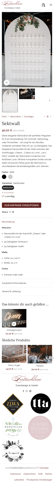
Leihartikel (19, 479)
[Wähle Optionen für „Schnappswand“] (14, 324)
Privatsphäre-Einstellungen (39, 479)
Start (4, 116)
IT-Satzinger (42, 468)
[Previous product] (44, 116)
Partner (48, 474)
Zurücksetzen (9, 193)
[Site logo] (12, 4)
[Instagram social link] (26, 391)
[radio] (4, 177)
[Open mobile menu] (50, 4)
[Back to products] (47, 116)
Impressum (15, 474)
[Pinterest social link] (13, 212)
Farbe (5, 172)
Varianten (7, 183)
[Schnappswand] (14, 318)
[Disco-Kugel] (14, 354)
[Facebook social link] (9, 212)
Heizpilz (40, 365)
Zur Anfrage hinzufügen (21, 205)
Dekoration (15, 116)
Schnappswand (14, 330)
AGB (40, 474)
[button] (4, 49)
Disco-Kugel (14, 365)
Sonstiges (29, 116)
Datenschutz (29, 474)
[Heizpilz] (40, 354)
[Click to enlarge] (6, 82)
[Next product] (50, 116)
